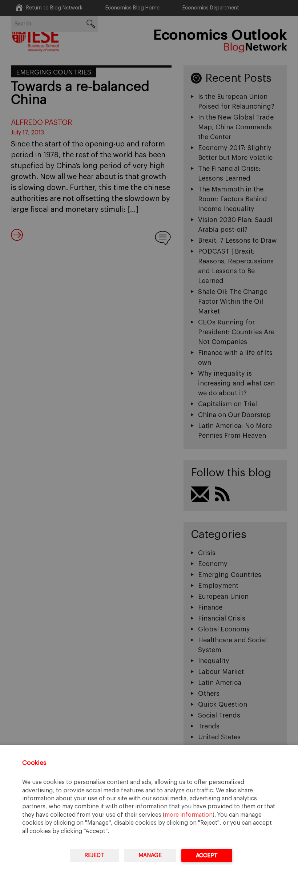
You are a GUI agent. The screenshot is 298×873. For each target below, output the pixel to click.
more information (189, 815)
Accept (207, 855)
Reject (94, 855)
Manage (150, 855)
